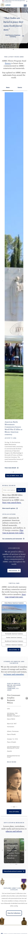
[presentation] (1, 698)
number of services (10, 554)
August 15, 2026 (10, 428)
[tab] (8, 88)
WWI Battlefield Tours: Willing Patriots (14, 423)
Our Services (14, 548)
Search (20, 490)
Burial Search (8, 485)
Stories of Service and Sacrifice (14, 662)
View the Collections (14, 913)
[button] (13, 49)
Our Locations (9, 514)
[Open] (25, 6)
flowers (8, 63)
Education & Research (14, 823)
